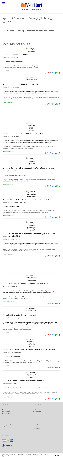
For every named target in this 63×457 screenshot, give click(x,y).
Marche (56, 91)
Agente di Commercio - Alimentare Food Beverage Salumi (26, 199)
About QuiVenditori (7, 425)
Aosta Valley (44, 93)
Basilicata (12, 91)
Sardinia (18, 93)
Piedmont (12, 61)
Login (3, 413)
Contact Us (5, 427)
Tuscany (17, 61)
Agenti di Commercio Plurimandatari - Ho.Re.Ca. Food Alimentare (28, 168)
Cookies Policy (36, 428)
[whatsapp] (45, 72)
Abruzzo (7, 91)
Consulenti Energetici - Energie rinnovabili (19, 315)
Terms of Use (36, 425)
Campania (21, 91)
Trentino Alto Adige (32, 93)
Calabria (17, 91)
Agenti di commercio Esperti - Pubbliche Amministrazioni (25, 284)
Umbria (39, 93)
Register (9, 413)
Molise (5, 93)
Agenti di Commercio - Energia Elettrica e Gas (21, 84)
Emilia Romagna (28, 91)
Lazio (43, 91)
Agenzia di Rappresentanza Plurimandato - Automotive (24, 381)
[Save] (48, 72)
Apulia (13, 93)
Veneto (22, 61)
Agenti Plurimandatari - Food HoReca (17, 55)
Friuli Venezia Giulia (37, 91)
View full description (8, 71)
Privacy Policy (36, 427)
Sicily (21, 93)
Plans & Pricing (6, 411)
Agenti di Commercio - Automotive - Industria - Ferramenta (26, 134)
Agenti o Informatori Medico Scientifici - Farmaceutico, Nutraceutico (30, 350)
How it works (5, 409)
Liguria (47, 91)
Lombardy (7, 61)
